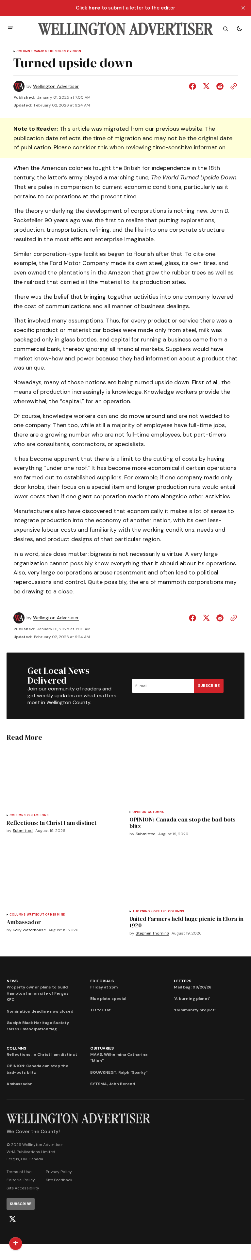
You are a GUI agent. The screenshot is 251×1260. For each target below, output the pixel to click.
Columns (24, 51)
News (12, 981)
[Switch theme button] (239, 29)
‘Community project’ (195, 1010)
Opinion (74, 51)
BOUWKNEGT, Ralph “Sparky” (118, 1072)
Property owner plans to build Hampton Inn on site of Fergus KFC (38, 993)
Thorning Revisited (149, 911)
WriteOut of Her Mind (46, 914)
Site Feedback (59, 1180)
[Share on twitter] (206, 86)
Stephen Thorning (152, 933)
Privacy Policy (59, 1171)
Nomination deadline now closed (40, 1011)
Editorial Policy (21, 1180)
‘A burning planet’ (192, 998)
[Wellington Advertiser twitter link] (12, 1219)
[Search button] (225, 29)
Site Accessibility (23, 1188)
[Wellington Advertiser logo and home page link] (125, 28)
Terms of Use (19, 1171)
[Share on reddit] (220, 86)
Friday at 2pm (104, 987)
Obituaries (102, 1048)
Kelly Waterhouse (29, 930)
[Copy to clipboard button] (232, 86)
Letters (182, 981)
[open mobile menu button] (11, 28)
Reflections (37, 815)
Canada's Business (50, 51)
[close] (243, 8)
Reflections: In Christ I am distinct (42, 1054)
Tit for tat (100, 1010)
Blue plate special (108, 998)
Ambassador (19, 1083)
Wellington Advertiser (56, 86)
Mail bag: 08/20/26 (192, 987)
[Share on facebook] (193, 86)
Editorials (102, 981)
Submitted (23, 831)
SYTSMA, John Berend (112, 1083)
